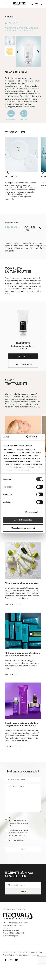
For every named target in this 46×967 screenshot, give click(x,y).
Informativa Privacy (17, 820)
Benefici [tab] (11, 227)
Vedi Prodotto (21, 356)
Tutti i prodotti (23, 364)
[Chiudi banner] (42, 437)
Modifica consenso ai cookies (27, 955)
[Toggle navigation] (6, 3)
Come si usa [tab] (29, 229)
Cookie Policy (35, 952)
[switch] (39, 487)
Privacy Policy (8, 955)
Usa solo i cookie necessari (23, 528)
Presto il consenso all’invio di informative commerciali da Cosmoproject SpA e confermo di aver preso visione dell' (19, 835)
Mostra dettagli (32, 512)
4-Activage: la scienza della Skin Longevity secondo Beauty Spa (21, 724)
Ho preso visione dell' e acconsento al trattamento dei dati (18, 821)
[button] (38, 52)
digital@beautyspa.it (11, 935)
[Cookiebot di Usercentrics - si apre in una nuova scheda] (27, 437)
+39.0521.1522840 (16, 933)
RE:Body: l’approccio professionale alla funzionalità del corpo (22, 654)
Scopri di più (11, 604)
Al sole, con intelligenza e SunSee (22, 583)
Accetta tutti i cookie (23, 520)
